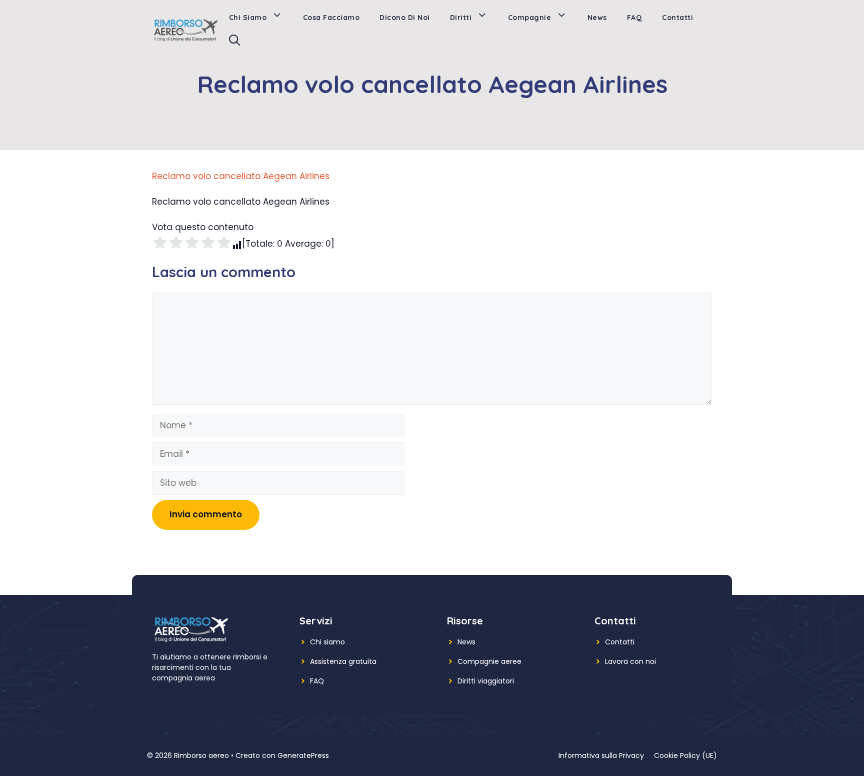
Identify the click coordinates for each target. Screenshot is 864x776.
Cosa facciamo (331, 17)
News (597, 17)
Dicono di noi (405, 17)
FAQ (634, 17)
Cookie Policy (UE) (685, 755)
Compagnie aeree (490, 661)
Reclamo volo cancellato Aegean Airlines (241, 176)
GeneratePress (303, 755)
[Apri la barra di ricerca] (234, 42)
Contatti (677, 17)
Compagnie (530, 17)
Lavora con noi (630, 661)
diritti (461, 17)
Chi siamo (248, 17)
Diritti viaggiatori (486, 681)
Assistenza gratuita (343, 661)
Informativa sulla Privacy (601, 755)
